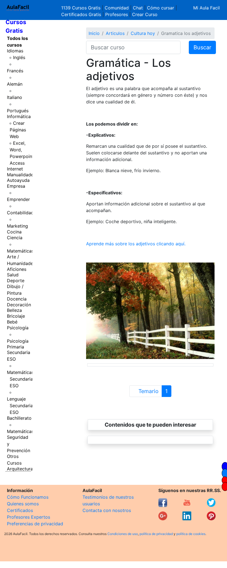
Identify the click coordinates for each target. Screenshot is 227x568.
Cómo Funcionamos (27, 497)
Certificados (20, 510)
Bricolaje (16, 316)
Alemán (14, 84)
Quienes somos (23, 503)
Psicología (18, 327)
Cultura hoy (143, 33)
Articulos (115, 33)
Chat (138, 8)
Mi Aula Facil (206, 8)
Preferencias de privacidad (35, 523)
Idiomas (15, 51)
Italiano (14, 97)
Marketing (17, 226)
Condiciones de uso (122, 534)
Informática (19, 116)
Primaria (15, 347)
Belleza (14, 310)
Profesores (116, 14)
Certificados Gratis (81, 14)
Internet (15, 169)
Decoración (19, 304)
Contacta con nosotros (106, 510)
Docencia (17, 299)
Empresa (16, 186)
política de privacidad (156, 534)
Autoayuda (18, 180)
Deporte (15, 280)
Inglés (19, 57)
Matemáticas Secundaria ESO (20, 379)
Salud (13, 274)
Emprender (18, 199)
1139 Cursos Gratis (81, 8)
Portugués (18, 110)
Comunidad (117, 8)
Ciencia (14, 237)
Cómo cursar (160, 8)
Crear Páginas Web (18, 129)
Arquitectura (20, 469)
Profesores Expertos (28, 517)
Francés (15, 70)
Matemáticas (20, 251)
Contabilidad (20, 212)
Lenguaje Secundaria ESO (20, 405)
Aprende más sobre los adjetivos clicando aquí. (135, 243)
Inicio (94, 33)
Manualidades (21, 174)
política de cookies (190, 534)
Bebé (12, 322)
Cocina (14, 232)
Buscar (202, 47)
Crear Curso (145, 14)
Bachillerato (19, 418)
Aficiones (16, 269)
